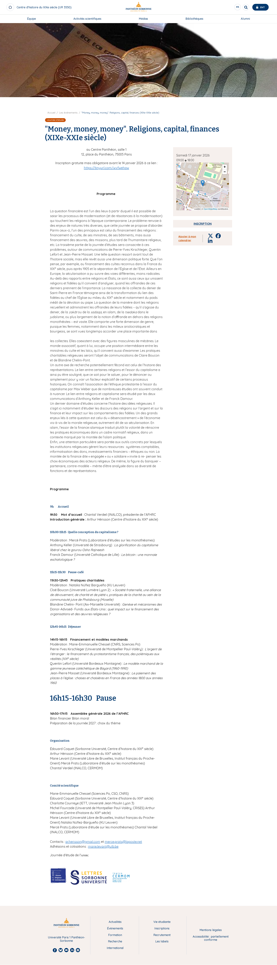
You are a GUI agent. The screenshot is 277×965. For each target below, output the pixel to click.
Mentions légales (211, 930)
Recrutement (162, 935)
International (115, 948)
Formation (115, 935)
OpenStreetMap (210, 208)
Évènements (115, 928)
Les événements (68, 112)
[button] (203, 183)
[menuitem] (31, 18)
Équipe (31, 19)
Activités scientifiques (87, 19)
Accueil (51, 112)
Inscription (203, 224)
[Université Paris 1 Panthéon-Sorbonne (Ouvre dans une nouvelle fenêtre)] (138, 7)
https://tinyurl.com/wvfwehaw (106, 168)
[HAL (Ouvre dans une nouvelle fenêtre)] (270, 49)
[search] (246, 7)
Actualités (115, 922)
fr (237, 7)
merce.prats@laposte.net (123, 842)
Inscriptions (161, 928)
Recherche (115, 941)
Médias (143, 19)
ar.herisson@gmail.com (82, 842)
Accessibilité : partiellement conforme (211, 938)
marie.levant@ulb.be (103, 846)
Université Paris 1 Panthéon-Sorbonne (66, 939)
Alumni (245, 19)
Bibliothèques (194, 19)
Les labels (161, 941)
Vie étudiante (162, 922)
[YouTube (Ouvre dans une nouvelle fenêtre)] (270, 43)
